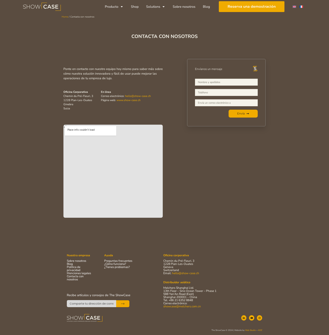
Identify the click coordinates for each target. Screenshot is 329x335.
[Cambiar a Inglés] (294, 6)
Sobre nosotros (184, 6)
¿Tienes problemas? (117, 267)
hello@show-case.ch (138, 96)
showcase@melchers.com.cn (182, 306)
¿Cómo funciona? (115, 264)
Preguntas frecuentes (118, 261)
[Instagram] (259, 318)
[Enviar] (122, 303)
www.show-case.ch (129, 100)
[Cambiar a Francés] (301, 6)
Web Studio (250, 330)
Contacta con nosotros (75, 277)
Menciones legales (79, 273)
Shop (135, 6)
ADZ (260, 330)
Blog (206, 6)
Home (65, 16)
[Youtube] (251, 318)
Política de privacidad (73, 268)
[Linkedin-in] (244, 318)
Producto (111, 6)
